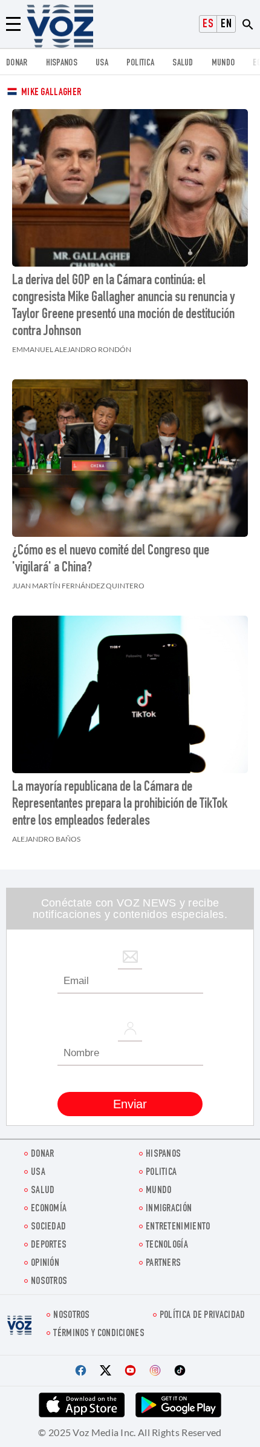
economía (49, 1209)
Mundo (223, 63)
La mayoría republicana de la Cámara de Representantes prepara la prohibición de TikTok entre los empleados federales (119, 804)
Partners (163, 1264)
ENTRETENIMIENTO (178, 1227)
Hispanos (61, 63)
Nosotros (49, 1282)
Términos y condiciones (99, 1334)
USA (102, 63)
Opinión (45, 1264)
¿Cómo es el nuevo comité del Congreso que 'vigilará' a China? (110, 560)
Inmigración (169, 1209)
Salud (182, 63)
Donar (17, 63)
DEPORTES (49, 1245)
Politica (140, 63)
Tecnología (167, 1245)
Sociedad (48, 1227)
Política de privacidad (202, 1316)
